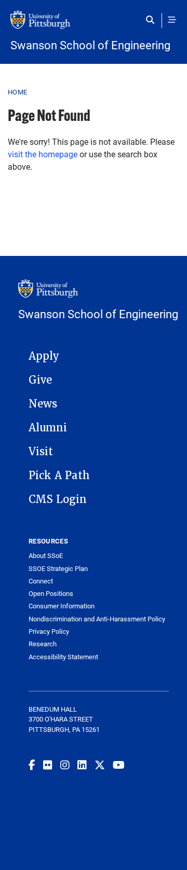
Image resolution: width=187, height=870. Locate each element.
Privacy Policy (49, 631)
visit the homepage (42, 153)
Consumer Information (62, 606)
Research (43, 644)
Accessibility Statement (63, 656)
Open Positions (51, 593)
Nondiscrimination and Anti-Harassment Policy (97, 619)
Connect (41, 581)
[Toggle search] (152, 19)
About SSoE (46, 555)
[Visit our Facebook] (32, 764)
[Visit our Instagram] (65, 764)
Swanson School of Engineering (90, 45)
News (43, 404)
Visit (41, 451)
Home (17, 92)
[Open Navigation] (172, 19)
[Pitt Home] (93, 24)
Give (40, 380)
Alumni (48, 427)
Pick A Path (59, 475)
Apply (44, 356)
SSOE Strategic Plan (58, 568)
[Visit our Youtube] (119, 764)
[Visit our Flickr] (47, 764)
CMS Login (58, 499)
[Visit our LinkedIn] (82, 764)
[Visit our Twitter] (100, 764)
